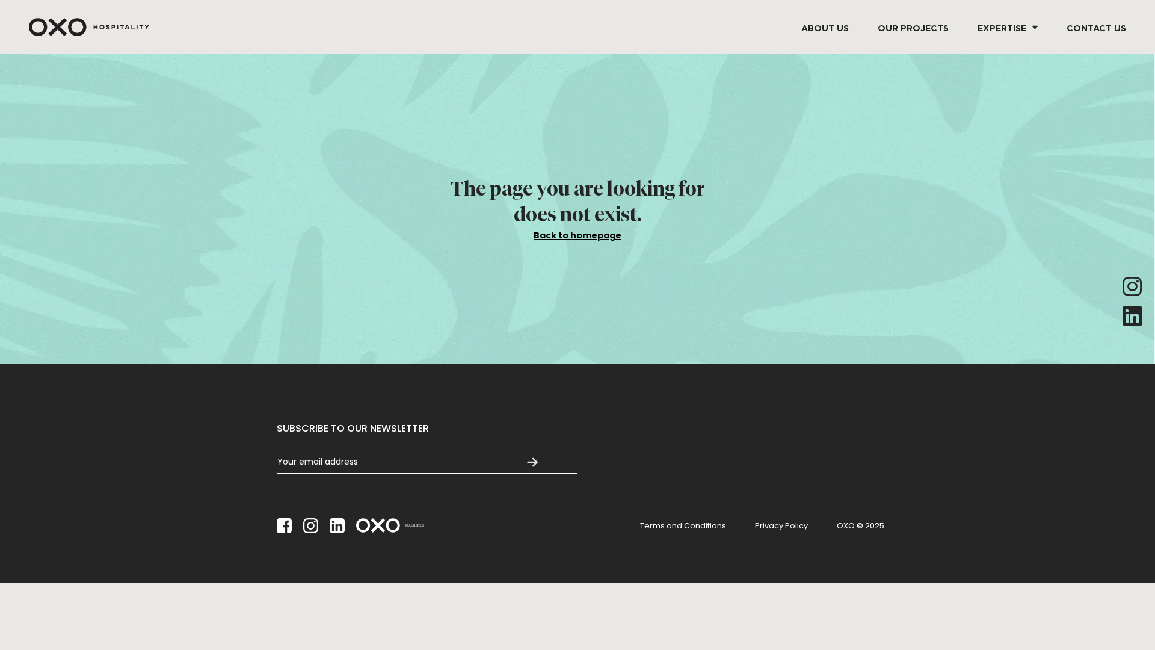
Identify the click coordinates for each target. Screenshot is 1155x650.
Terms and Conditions (683, 526)
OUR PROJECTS (913, 27)
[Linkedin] (1132, 316)
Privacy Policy (781, 526)
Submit (532, 462)
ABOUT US (825, 27)
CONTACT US (1096, 27)
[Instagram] (1132, 287)
